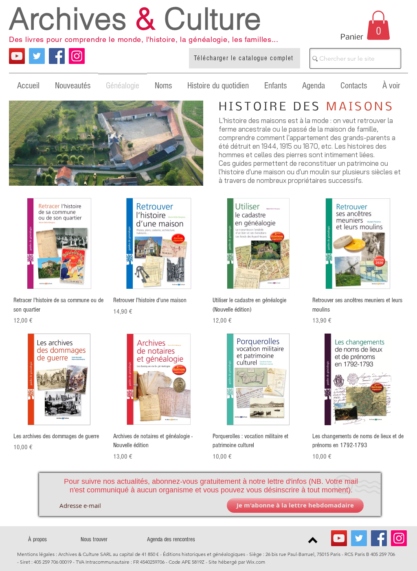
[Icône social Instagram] (77, 56)
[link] (378, 25)
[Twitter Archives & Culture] (37, 56)
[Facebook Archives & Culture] (57, 56)
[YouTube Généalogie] (17, 56)
